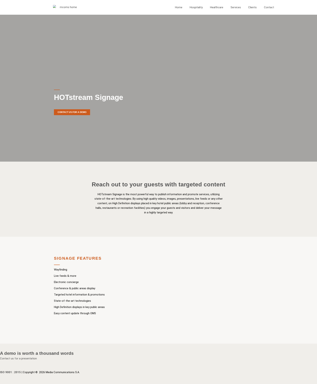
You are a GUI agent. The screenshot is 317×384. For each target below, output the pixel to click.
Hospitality (196, 7)
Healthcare (216, 7)
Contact (269, 7)
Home (178, 7)
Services (236, 7)
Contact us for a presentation (18, 358)
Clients (252, 7)
